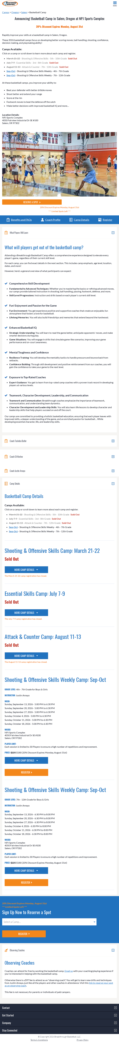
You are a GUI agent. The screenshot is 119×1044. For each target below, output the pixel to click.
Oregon (15, 12)
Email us (69, 971)
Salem (24, 12)
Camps (5, 12)
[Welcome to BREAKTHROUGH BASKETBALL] (10, 3)
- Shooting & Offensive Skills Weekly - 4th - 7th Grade (38, 71)
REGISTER (25, 772)
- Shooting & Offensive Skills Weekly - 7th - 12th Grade (38, 75)
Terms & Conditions (39, 1040)
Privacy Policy (83, 1040)
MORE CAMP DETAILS (24, 570)
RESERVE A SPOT (31, 202)
